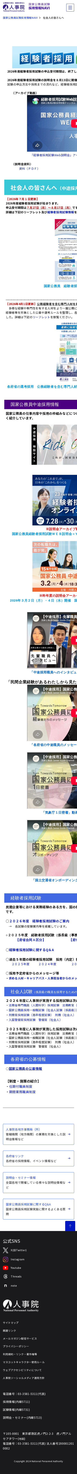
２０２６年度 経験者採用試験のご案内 (39, 921)
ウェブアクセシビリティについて (22, 1370)
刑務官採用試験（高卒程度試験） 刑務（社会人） (42, 1015)
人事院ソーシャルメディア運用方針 (24, 1378)
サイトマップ (11, 1322)
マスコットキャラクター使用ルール (24, 1362)
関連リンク (9, 1330)
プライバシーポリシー (16, 1346)
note (14, 1285)
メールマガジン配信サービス (20, 1338)
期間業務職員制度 (22, 1091)
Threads (16, 1276)
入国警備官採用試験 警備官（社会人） (35, 1020)
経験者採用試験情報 (60, 212)
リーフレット (41, 317)
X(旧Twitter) (19, 1250)
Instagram (18, 1259)
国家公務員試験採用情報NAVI (20, 17)
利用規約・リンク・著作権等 (20, 1354)
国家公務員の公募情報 (25, 1068)
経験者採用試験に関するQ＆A (31, 949)
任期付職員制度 (20, 1086)
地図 (21, 1439)
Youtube (16, 1268)
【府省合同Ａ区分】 (31, 940)
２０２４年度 (47, 964)
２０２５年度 (21, 964)
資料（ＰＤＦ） (28, 168)
